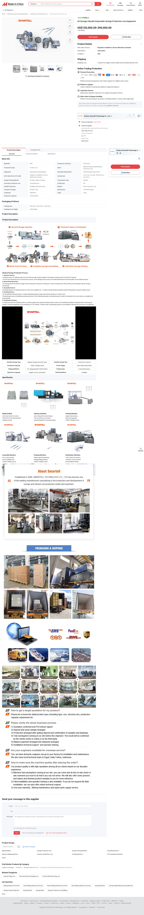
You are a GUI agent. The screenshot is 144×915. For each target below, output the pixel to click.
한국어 (88, 903)
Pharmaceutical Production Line (58, 14)
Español (32, 903)
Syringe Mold (40, 890)
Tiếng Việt (117, 903)
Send (16, 833)
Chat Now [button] (127, 37)
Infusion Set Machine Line (45, 854)
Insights (121, 901)
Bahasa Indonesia (126, 903)
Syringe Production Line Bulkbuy (57, 890)
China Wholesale (64, 901)
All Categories (9, 10)
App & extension (118, 10)
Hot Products (24, 901)
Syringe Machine (100, 886)
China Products (34, 901)
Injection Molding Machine (10, 854)
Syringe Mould (27, 890)
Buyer (97, 10)
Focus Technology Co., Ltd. (59, 907)
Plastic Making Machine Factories (57, 886)
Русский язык (54, 903)
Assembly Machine (112, 851)
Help (107, 10)
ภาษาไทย (103, 903)
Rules (140, 10)
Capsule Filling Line (9, 876)
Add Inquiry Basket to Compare (38, 76)
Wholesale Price (75, 901)
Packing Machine (77, 854)
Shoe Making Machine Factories (81, 886)
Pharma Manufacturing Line (51, 876)
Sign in (140, 5)
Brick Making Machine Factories (33, 886)
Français (46, 903)
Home (3, 14)
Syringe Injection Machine (11, 890)
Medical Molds (6, 851)
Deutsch (68, 903)
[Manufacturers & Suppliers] (12, 4)
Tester (4, 858)
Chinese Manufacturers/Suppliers (49, 901)
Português (39, 903)
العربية (82, 903)
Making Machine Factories (11, 886)
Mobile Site (114, 901)
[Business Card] (139, 158)
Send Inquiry (93, 37)
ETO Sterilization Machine (115, 854)
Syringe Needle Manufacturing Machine (121, 886)
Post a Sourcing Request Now (56, 833)
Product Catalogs (29, 847)
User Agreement (83, 907)
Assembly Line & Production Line (39, 14)
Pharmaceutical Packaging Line (28, 876)
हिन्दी (98, 903)
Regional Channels (95, 901)
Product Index (106, 901)
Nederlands (76, 903)
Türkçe (110, 903)
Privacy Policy (101, 907)
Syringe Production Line (44, 851)
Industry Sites (84, 901)
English (26, 903)
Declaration (92, 907)
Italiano (62, 903)
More (3, 894)
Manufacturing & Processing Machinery (17, 14)
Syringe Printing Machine (79, 851)
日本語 (93, 903)
